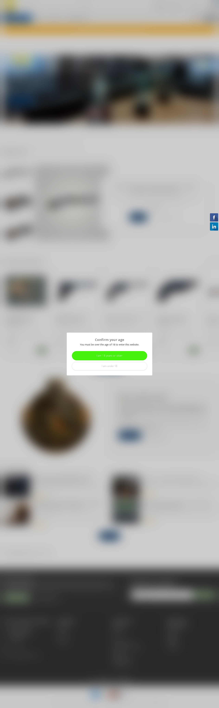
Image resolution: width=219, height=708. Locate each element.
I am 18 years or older (110, 355)
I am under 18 (109, 366)
